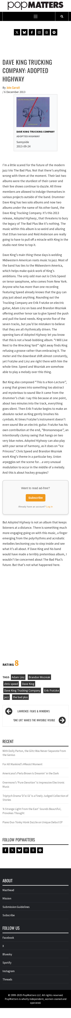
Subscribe (35, 497)
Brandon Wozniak (39, 677)
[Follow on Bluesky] (24, 32)
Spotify (6, 962)
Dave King (28, 684)
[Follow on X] (17, 32)
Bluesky (7, 954)
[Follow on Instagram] (39, 32)
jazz (6, 697)
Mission (6, 898)
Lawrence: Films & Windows (34, 711)
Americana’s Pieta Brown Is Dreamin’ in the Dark (30, 773)
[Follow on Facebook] (32, 32)
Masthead (8, 890)
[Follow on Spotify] (54, 32)
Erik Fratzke (51, 690)
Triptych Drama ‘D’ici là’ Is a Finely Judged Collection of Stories (35, 798)
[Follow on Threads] (47, 32)
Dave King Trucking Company (22, 690)
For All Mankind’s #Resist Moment (22, 764)
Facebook (8, 938)
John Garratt (13, 87)
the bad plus (20, 697)
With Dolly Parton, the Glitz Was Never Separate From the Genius (34, 753)
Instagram (8, 971)
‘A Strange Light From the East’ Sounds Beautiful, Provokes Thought (31, 811)
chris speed (11, 684)
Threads (7, 979)
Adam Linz (18, 677)
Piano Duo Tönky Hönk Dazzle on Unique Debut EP (32, 822)
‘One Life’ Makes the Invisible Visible (34, 720)
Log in (49, 506)
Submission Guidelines (16, 907)
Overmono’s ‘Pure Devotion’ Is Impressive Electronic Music (33, 784)
